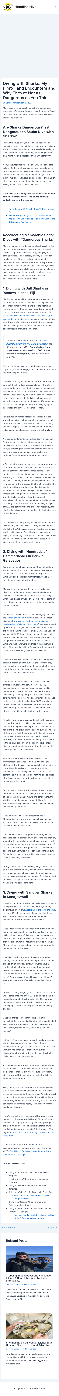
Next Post (52, 1228)
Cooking (9, 1284)
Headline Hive (25, 7)
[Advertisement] (29, 44)
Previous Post (9, 1228)
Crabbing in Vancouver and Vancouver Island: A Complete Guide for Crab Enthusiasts (29, 1278)
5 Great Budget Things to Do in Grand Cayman (30, 215)
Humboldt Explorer (15, 618)
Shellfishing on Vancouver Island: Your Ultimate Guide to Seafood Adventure (29, 1344)
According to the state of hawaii (40, 910)
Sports (17, 1284)
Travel (23, 1284)
